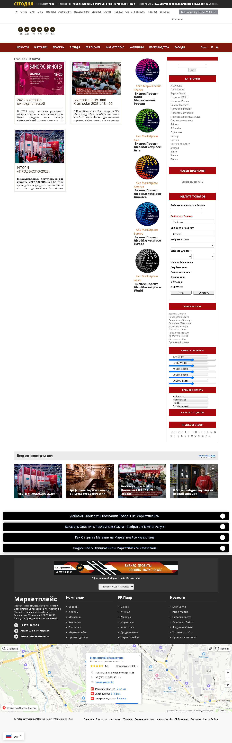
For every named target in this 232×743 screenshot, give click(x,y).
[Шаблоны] (192, 222)
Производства (159, 47)
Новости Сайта (181, 617)
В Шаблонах (178, 276)
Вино (174, 151)
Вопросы (164, 11)
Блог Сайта (179, 606)
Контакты (177, 19)
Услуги (108, 11)
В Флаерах (177, 281)
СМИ (32, 11)
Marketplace (179, 399)
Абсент (175, 124)
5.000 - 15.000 (179, 362)
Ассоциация (64, 11)
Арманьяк (176, 132)
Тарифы (152, 11)
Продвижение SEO (179, 332)
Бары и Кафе (89, 3)
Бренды (75, 47)
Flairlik (176, 402)
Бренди (175, 140)
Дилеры (73, 611)
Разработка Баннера (180, 320)
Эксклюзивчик (181, 406)
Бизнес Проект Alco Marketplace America (147, 193)
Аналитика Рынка (178, 335)
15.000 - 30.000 (180, 368)
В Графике (177, 286)
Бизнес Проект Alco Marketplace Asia (147, 146)
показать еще (207, 455)
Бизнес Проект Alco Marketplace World (147, 287)
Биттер (175, 136)
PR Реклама (93, 47)
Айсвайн (176, 128)
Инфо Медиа (180, 611)
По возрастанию (181, 272)
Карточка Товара (178, 326)
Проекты (51, 11)
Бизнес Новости (180, 105)
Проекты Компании (184, 637)
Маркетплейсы (78, 632)
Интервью (176, 85)
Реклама (125, 617)
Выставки (40, 47)
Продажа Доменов (179, 342)
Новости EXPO (172, 3)
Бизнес (124, 606)
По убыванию (179, 267)
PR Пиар (125, 611)
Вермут (175, 147)
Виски (174, 155)
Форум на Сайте (182, 627)
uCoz (183, 338)
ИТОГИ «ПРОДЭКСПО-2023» (33, 169)
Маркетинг (127, 622)
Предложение (81, 11)
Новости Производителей (186, 116)
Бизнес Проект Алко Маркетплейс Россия (146, 98)
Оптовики (75, 627)
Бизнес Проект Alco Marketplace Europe (147, 240)
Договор (97, 11)
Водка (174, 159)
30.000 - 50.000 (180, 374)
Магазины (75, 617)
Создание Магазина (180, 323)
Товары (118, 11)
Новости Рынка (180, 101)
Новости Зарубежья (182, 112)
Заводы (180, 47)
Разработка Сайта (179, 316)
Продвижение (129, 632)
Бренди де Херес (180, 143)
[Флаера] (192, 234)
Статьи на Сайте (182, 622)
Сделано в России (181, 108)
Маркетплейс (115, 47)
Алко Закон (177, 89)
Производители (78, 637)
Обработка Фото (178, 329)
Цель (40, 11)
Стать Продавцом (135, 11)
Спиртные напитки (182, 120)
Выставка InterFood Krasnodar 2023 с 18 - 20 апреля (93, 101)
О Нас (23, 11)
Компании (137, 47)
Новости (23, 47)
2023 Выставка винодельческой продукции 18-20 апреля (37, 101)
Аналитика (127, 627)
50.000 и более (181, 380)
